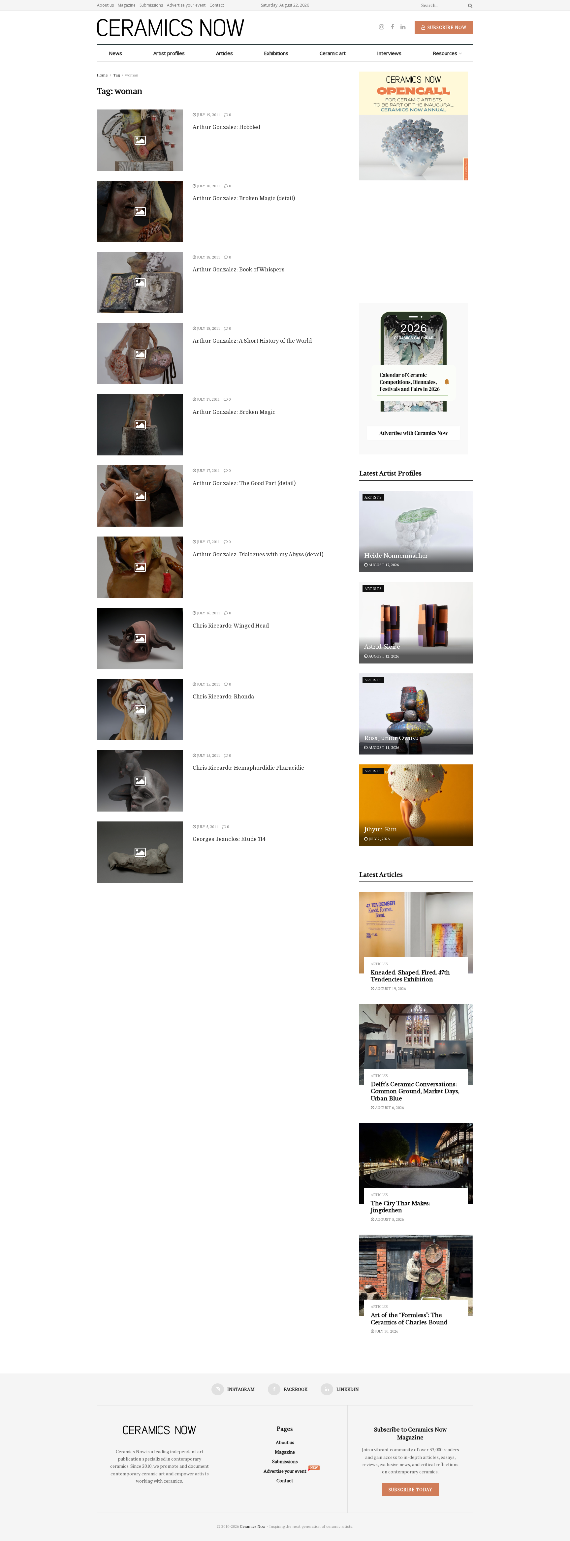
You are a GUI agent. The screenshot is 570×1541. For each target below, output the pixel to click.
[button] (243, 723)
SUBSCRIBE (242, 822)
